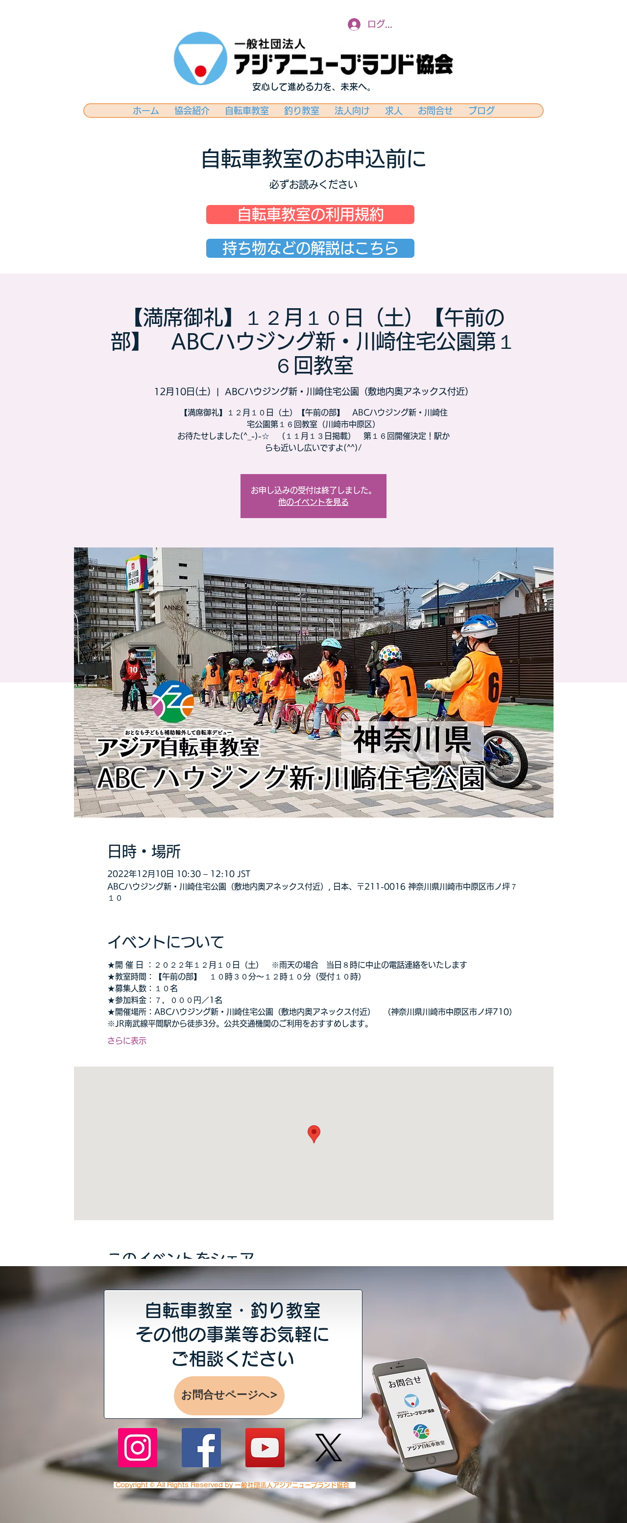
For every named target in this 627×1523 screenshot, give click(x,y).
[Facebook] (201, 1447)
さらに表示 (126, 1041)
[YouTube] (265, 1447)
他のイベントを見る (313, 502)
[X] (328, 1447)
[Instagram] (137, 1447)
